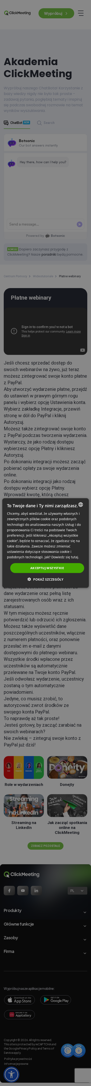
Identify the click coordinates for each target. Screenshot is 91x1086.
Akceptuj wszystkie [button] (47, 568)
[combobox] (80, 504)
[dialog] (45, 543)
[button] (45, 579)
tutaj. (75, 557)
